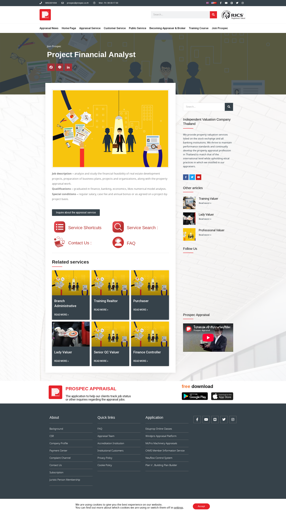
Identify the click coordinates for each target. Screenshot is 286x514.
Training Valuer (208, 198)
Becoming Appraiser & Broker (167, 28)
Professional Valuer (211, 230)
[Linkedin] (68, 67)
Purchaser (141, 301)
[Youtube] (226, 3)
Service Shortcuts (84, 228)
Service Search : (142, 228)
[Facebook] (51, 67)
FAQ (131, 243)
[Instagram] (242, 3)
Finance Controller (147, 352)
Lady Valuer (63, 352)
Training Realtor (106, 301)
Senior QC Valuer (106, 352)
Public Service (137, 28)
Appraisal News (49, 28)
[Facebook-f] (220, 3)
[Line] (231, 3)
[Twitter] (237, 3)
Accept (201, 506)
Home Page (69, 28)
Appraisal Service (89, 28)
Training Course (198, 28)
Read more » (61, 314)
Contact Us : (80, 243)
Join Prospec (220, 28)
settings (178, 507)
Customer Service (115, 28)
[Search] (213, 14)
